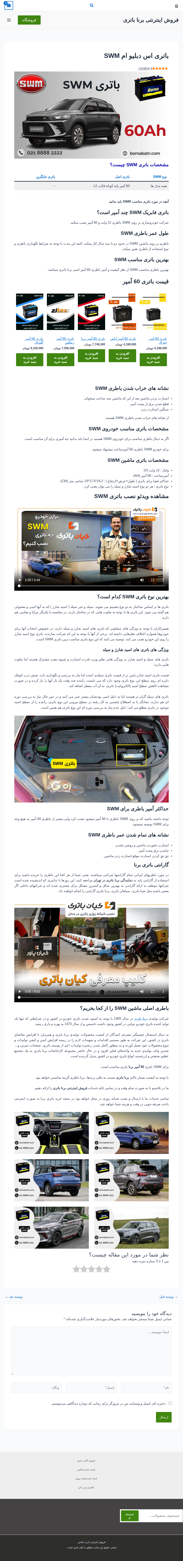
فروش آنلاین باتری (86, 1460)
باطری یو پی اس (86, 1487)
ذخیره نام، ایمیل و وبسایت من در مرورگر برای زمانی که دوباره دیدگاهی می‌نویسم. (108, 1403)
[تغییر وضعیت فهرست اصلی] (8, 19)
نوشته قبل (168, 1296)
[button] (91, 6)
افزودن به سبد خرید (153, 359)
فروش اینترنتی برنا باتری (151, 20)
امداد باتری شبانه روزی (86, 1478)
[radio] (106, 1269)
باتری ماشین (84, 1542)
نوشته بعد (14, 1296)
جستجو (130, 1515)
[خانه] (177, 6)
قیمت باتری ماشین (86, 1469)
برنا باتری (140, 1018)
